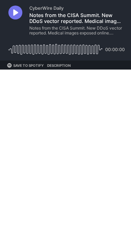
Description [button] (59, 65)
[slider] (55, 47)
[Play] (15, 12)
